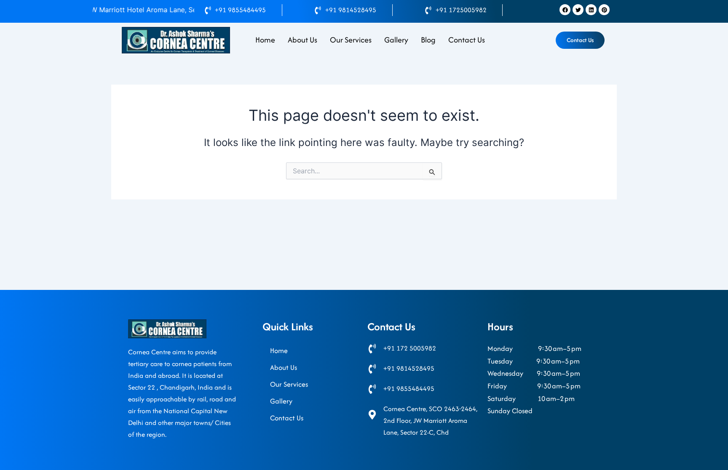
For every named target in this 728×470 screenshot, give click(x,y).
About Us (302, 39)
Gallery (396, 39)
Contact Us (466, 39)
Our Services (351, 39)
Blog (428, 39)
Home (265, 39)
